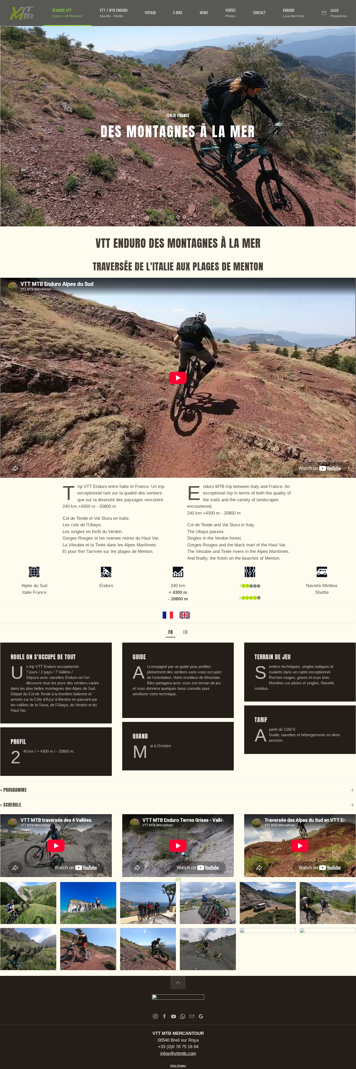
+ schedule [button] (10, 804)
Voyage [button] (150, 13)
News (204, 13)
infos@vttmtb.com (178, 1053)
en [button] (185, 632)
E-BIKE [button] (177, 13)
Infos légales (178, 1065)
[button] (67, 13)
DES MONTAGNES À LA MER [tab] (179, 218)
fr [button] (170, 632)
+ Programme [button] (13, 790)
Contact (259, 13)
